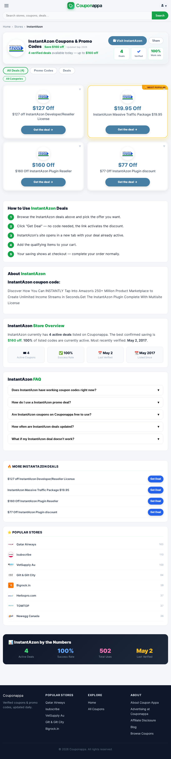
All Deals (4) (15, 70)
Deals (67, 70)
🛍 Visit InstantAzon (127, 40)
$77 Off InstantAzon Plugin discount (128, 171)
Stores (18, 26)
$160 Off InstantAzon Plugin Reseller (43, 171)
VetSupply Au (54, 715)
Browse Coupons (142, 733)
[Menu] (6, 6)
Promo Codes (43, 70)
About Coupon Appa (145, 702)
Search (160, 15)
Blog (134, 727)
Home (7, 26)
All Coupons (96, 709)
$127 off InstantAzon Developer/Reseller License (41, 479)
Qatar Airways (55, 702)
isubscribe (52, 709)
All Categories (14, 78)
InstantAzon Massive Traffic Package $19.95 (127, 114)
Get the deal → (43, 129)
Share (156, 40)
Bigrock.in (52, 728)
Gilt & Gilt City (54, 722)
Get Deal (155, 478)
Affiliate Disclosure (143, 720)
